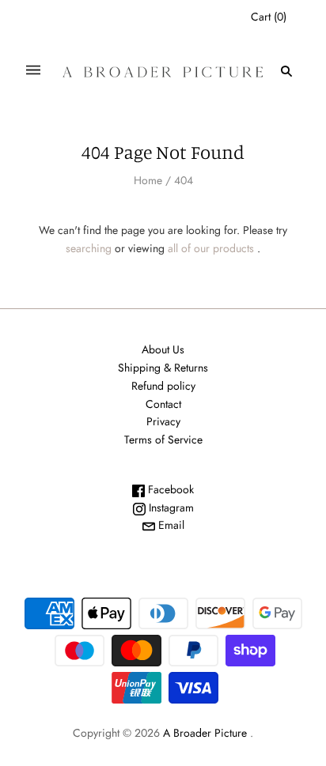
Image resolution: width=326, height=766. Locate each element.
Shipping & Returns (163, 367)
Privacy (163, 421)
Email (169, 525)
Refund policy (163, 386)
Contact (163, 404)
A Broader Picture (205, 733)
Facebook (169, 489)
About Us (163, 349)
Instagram (170, 507)
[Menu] (33, 71)
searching (89, 248)
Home (148, 180)
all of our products (211, 248)
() (268, 17)
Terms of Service (163, 439)
